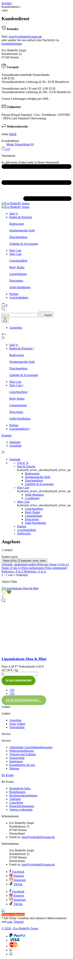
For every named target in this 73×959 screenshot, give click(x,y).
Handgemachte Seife (22, 230)
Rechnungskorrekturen (23, 795)
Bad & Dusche (26, 466)
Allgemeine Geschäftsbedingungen (30, 747)
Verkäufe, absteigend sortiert (19, 564)
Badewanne (16, 223)
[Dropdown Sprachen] (5, 320)
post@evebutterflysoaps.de (25, 36)
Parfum (13, 294)
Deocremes (16, 280)
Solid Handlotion (19, 287)
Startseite (14, 459)
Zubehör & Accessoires (23, 243)
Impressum (16, 761)
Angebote (15, 720)
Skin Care (15, 254)
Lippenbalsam (18, 274)
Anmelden (15, 327)
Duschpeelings (18, 237)
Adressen (15, 799)
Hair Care (15, 250)
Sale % (13, 213)
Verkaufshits (17, 727)
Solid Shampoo (34, 494)
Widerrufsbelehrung (21, 750)
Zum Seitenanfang (24, 700)
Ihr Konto (8, 775)
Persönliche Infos (20, 788)
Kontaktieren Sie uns (22, 765)
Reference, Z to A (35, 571)
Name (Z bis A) (12, 568)
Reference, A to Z (13, 571)
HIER (13, 134)
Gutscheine (16, 802)
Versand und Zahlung (22, 754)
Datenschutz (17, 757)
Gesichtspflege (18, 260)
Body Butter (17, 267)
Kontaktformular (12, 43)
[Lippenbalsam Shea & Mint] (3, 601)
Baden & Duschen (20, 217)
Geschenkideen (18, 297)
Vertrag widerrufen (21, 809)
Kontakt (6, 3)
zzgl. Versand (15, 921)
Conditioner (32, 498)
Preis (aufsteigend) (33, 568)
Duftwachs (24, 533)
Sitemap (14, 768)
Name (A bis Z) (24, 560)
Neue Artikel (17, 723)
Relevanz (43, 564)
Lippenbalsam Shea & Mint (24, 659)
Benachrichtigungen (21, 806)
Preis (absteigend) (56, 568)
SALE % (22, 463)
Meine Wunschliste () (20, 144)
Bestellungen (17, 792)
